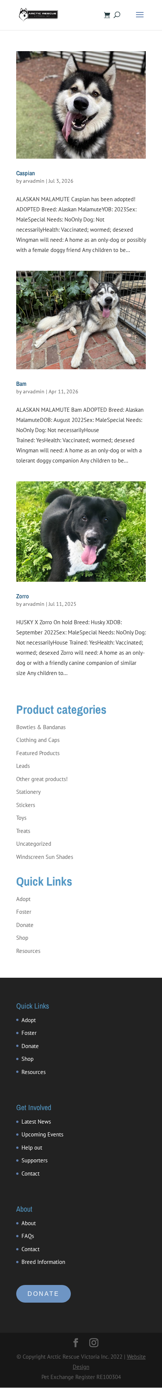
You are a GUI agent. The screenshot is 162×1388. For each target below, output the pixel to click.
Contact (30, 1173)
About (28, 1223)
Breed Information (43, 1261)
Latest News (36, 1121)
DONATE (44, 1294)
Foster (23, 911)
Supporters (34, 1160)
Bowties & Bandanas (41, 727)
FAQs (27, 1235)
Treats (23, 830)
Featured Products (38, 753)
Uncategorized (33, 843)
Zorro (22, 596)
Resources (28, 950)
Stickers (25, 805)
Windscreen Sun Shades (44, 856)
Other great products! (42, 779)
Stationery (28, 791)
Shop (22, 937)
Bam (21, 383)
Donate (25, 924)
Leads (23, 765)
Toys (21, 817)
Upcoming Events (42, 1134)
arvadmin (33, 180)
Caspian (25, 173)
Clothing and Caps (38, 739)
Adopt (23, 899)
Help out (31, 1147)
